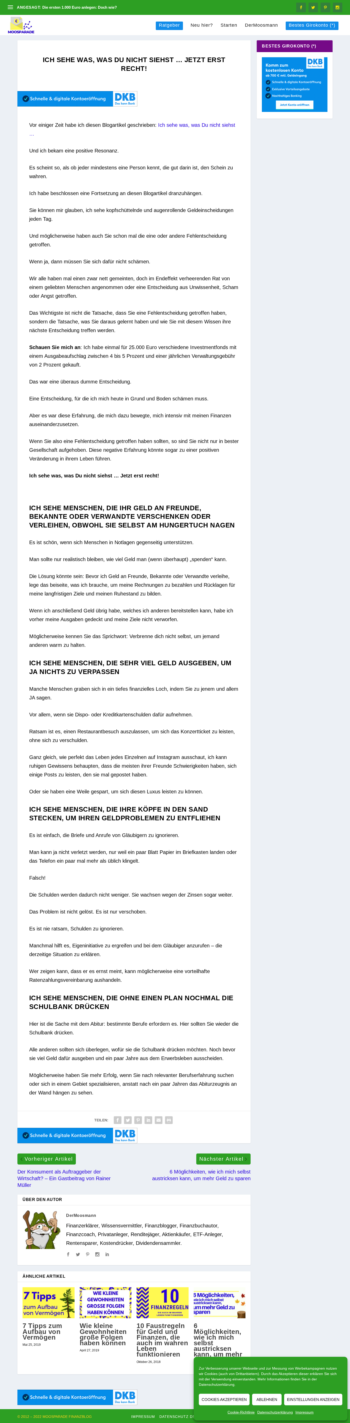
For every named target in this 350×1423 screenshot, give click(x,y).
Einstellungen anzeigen (313, 1399)
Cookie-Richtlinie (241, 1412)
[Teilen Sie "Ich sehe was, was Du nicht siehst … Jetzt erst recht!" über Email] (158, 1120)
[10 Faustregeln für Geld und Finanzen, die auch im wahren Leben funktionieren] (163, 1303)
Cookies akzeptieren (224, 1399)
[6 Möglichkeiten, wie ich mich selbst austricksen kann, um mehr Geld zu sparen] (220, 1303)
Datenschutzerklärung (216, 1384)
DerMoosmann (261, 25)
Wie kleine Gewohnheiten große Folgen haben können (103, 1334)
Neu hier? (202, 25)
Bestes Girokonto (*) (312, 25)
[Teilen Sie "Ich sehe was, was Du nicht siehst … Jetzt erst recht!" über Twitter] (128, 1120)
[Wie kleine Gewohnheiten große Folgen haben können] (106, 1303)
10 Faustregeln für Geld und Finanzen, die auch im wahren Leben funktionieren (162, 1340)
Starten (229, 25)
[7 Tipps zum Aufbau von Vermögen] (49, 1303)
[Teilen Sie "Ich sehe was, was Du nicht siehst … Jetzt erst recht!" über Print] (169, 1120)
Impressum (304, 1412)
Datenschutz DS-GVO (182, 1417)
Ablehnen (266, 1399)
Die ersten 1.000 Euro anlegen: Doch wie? (79, 7)
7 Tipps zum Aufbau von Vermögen (42, 1331)
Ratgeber (169, 25)
